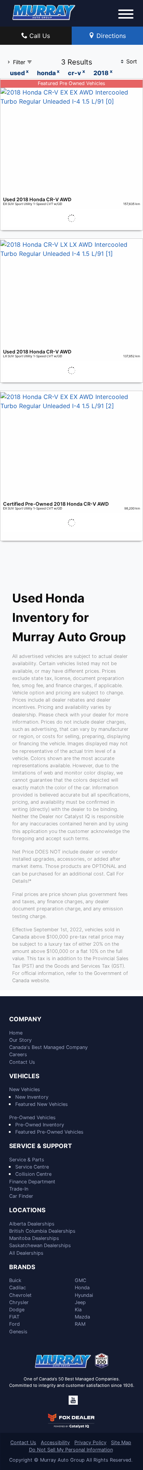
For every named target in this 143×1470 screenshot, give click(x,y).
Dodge (16, 1309)
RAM (80, 1324)
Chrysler (19, 1302)
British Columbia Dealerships (42, 1231)
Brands (22, 1267)
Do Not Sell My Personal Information (71, 1450)
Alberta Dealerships (32, 1224)
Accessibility (55, 1442)
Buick (15, 1280)
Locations (27, 1210)
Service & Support (40, 1146)
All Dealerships (26, 1253)
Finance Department (32, 1182)
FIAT (14, 1317)
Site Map (121, 1442)
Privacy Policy (90, 1442)
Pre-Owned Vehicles (32, 1117)
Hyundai (84, 1295)
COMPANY (25, 1019)
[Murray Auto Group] (44, 12)
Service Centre (32, 1167)
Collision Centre (33, 1174)
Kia (78, 1309)
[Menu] (125, 15)
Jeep (80, 1302)
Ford (14, 1324)
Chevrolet (20, 1295)
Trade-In (18, 1189)
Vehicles (24, 1076)
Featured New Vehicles (41, 1104)
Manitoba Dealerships (34, 1238)
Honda (82, 1287)
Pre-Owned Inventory (39, 1125)
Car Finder (21, 1196)
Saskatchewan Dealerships (40, 1245)
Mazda (82, 1317)
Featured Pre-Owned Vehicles (49, 1132)
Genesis (18, 1331)
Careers (18, 1054)
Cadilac (17, 1287)
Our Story (20, 1040)
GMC (80, 1280)
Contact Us (22, 1062)
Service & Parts (26, 1159)
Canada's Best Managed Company (48, 1047)
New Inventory (31, 1097)
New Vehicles (24, 1089)
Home (15, 1033)
